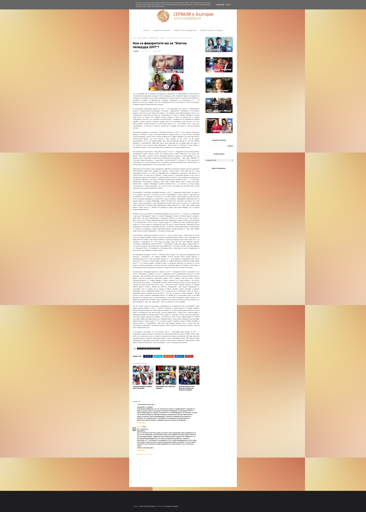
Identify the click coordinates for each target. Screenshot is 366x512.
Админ (139, 426)
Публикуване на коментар (143, 454)
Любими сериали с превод (211, 30)
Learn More (220, 4)
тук (196, 100)
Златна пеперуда (142, 38)
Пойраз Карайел (153, 38)
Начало (146, 30)
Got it (228, 4)
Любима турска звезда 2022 (185, 30)
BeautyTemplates (149, 506)
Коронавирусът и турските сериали (165, 387)
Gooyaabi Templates (171, 506)
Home (134, 38)
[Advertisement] (166, 471)
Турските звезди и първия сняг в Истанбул (142, 387)
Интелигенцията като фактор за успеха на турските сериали (186, 388)
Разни (162, 38)
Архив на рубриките (162, 30)
